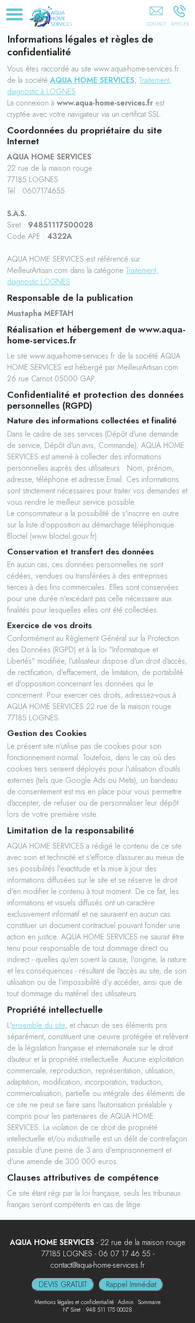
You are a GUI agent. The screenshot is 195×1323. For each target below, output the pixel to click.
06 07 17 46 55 (124, 1253)
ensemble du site (38, 1025)
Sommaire (149, 1302)
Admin (125, 1302)
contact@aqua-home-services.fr (98, 1265)
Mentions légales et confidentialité (74, 1302)
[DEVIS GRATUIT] (156, 17)
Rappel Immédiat (131, 1284)
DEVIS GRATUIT (63, 1284)
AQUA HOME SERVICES (92, 80)
